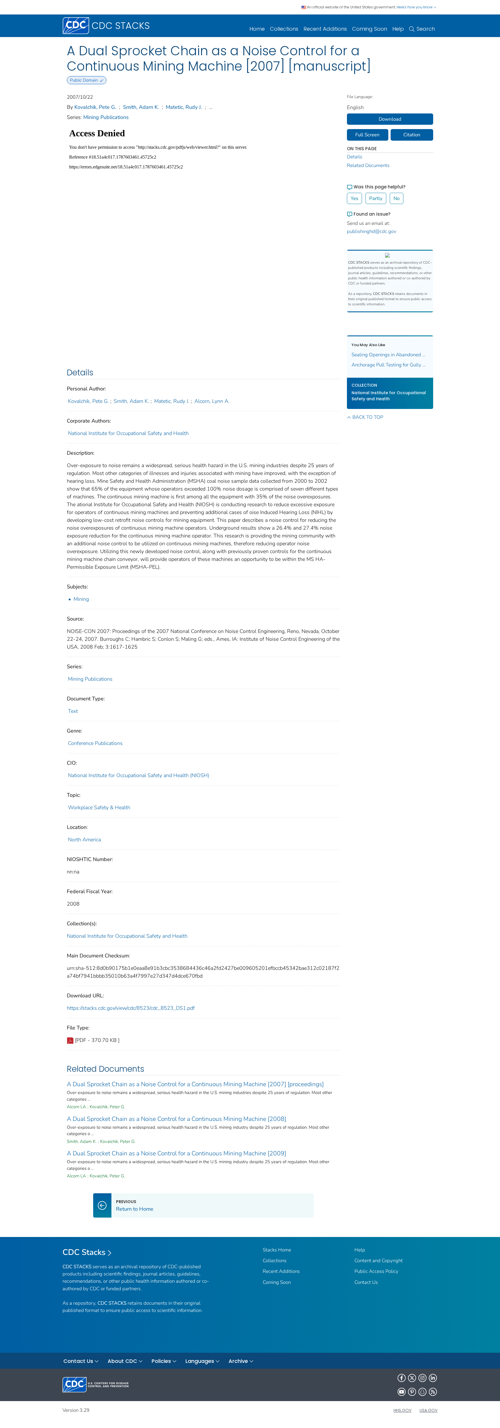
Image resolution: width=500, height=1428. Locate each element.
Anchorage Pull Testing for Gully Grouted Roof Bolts (390, 364)
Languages (199, 1361)
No (397, 198)
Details (354, 156)
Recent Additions (325, 28)
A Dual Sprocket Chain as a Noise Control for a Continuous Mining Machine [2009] (176, 1153)
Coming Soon (369, 28)
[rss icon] (433, 1391)
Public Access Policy (376, 1271)
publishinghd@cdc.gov (371, 231)
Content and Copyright (378, 1260)
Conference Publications (95, 743)
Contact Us (366, 1282)
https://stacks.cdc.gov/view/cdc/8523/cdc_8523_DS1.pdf (131, 1008)
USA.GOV (429, 1410)
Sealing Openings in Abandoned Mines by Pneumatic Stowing (390, 354)
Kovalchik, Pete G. (95, 107)
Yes (354, 198)
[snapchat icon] (422, 1391)
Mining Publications (106, 117)
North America (84, 839)
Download (390, 119)
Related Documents (368, 165)
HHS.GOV (402, 1410)
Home (257, 28)
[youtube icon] (401, 1391)
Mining (81, 599)
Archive (238, 1361)
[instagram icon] (422, 1378)
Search (426, 28)
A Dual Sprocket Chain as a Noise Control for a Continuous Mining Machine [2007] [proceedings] (195, 1084)
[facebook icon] (401, 1378)
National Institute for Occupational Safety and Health (128, 433)
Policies (161, 1361)
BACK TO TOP (367, 417)
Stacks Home (277, 1250)
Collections (284, 28)
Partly (376, 198)
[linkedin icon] (433, 1378)
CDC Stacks (84, 1252)
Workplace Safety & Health (99, 807)
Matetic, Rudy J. (184, 107)
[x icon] (412, 1378)
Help (398, 28)
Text (73, 711)
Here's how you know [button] (415, 7)
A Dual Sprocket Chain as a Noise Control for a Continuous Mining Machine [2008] (176, 1119)
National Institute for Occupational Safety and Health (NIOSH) (138, 775)
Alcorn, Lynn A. (211, 401)
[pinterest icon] (412, 1391)
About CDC (122, 1361)
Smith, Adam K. (141, 107)
